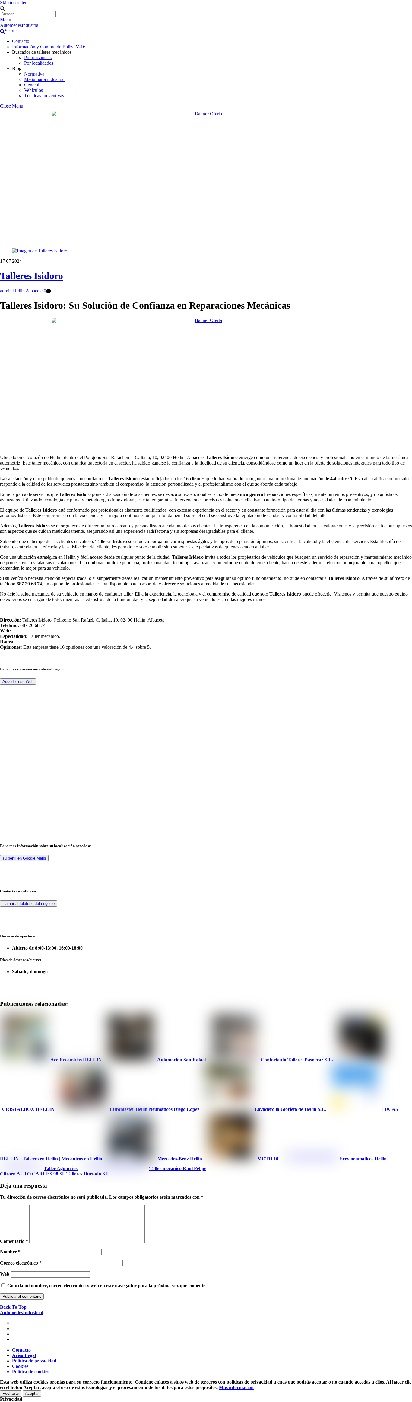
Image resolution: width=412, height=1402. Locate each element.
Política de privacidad (34, 1360)
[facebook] (14, 1328)
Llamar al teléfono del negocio (28, 903)
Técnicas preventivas (44, 95)
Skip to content (14, 2)
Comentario (14, 1241)
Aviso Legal (24, 1355)
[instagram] (14, 1339)
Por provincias (38, 57)
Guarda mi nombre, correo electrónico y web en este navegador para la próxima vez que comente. (107, 1285)
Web (4, 1274)
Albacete (34, 290)
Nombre (10, 1251)
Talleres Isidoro (31, 275)
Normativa (34, 73)
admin (6, 290)
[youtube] (14, 1333)
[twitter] (14, 1322)
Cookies (20, 1366)
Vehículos (33, 90)
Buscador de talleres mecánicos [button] (41, 52)
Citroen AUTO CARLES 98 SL (32, 1173)
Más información (236, 1387)
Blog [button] (16, 68)
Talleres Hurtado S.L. (88, 1173)
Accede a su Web (17, 681)
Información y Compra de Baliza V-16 (48, 46)
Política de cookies (30, 1371)
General (31, 84)
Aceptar (32, 1393)
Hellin (19, 290)
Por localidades (38, 63)
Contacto (20, 41)
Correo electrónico (21, 1262)
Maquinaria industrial (44, 79)
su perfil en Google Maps (24, 858)
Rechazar (10, 1393)
